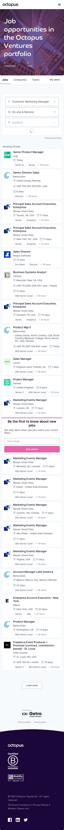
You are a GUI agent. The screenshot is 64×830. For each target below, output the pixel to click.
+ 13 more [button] (44, 220)
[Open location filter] (54, 122)
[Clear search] (54, 101)
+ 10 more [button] (40, 295)
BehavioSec (19, 176)
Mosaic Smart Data (23, 211)
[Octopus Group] (10, 5)
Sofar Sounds (20, 652)
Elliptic (16, 605)
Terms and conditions (19, 804)
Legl (15, 156)
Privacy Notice (40, 804)
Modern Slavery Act (18, 808)
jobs (5, 79)
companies (20, 79)
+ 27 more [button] (39, 614)
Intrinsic (17, 276)
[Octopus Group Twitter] (26, 820)
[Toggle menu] (59, 5)
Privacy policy (24, 722)
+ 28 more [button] (43, 165)
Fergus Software (22, 255)
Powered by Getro (53, 138)
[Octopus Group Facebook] (10, 820)
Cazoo (16, 362)
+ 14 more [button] (40, 412)
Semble (17, 383)
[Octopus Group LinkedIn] (18, 820)
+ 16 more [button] (54, 392)
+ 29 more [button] (54, 667)
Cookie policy (40, 722)
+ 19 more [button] (46, 264)
